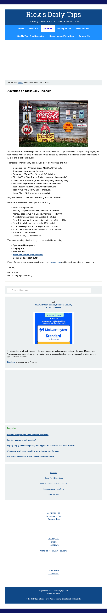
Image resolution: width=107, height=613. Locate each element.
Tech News (53, 545)
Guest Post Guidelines (53, 478)
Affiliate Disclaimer (54, 593)
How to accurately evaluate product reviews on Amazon (30, 456)
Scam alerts (53, 570)
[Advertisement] (53, 396)
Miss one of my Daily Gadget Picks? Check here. (27, 435)
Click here (66, 599)
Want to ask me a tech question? (53, 483)
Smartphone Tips (53, 516)
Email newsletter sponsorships (28, 254)
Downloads (53, 573)
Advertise (53, 473)
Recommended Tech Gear (53, 489)
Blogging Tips (54, 519)
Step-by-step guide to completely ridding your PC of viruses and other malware (41, 445)
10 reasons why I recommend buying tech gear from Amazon (33, 451)
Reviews (54, 542)
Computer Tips (53, 513)
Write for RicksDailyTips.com (53, 551)
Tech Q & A (53, 538)
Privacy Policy (53, 494)
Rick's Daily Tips (53, 14)
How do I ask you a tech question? (21, 440)
